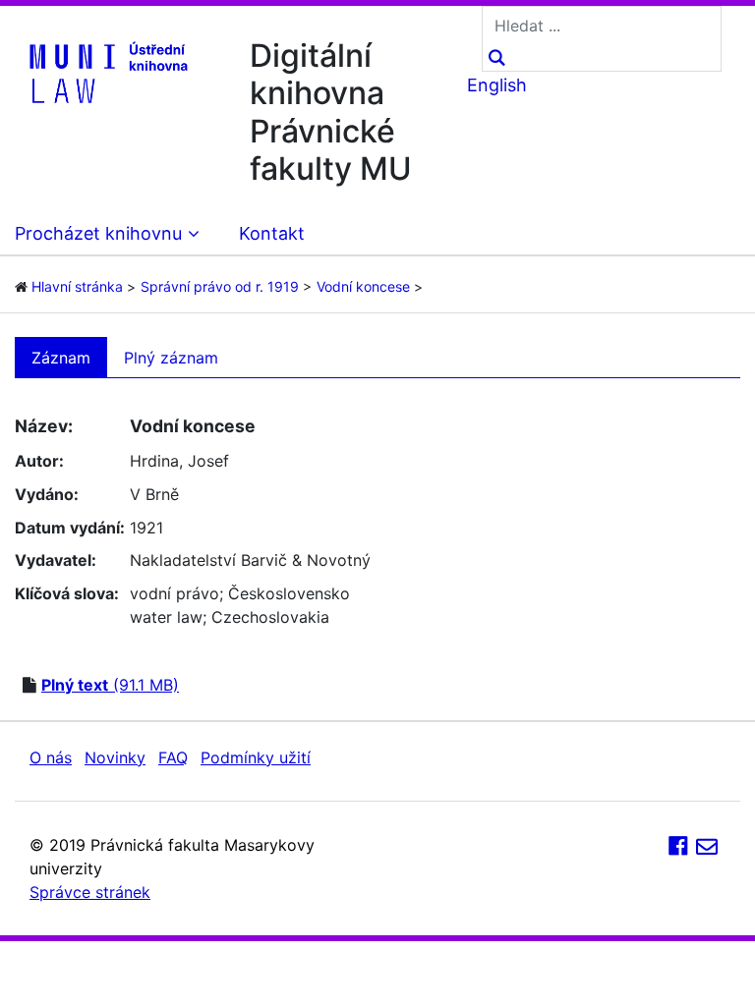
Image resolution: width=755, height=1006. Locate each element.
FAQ (173, 757)
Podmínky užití (256, 757)
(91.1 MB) (110, 685)
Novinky (115, 757)
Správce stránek (89, 892)
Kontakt (272, 233)
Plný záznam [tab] (171, 357)
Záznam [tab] (60, 357)
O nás (50, 757)
